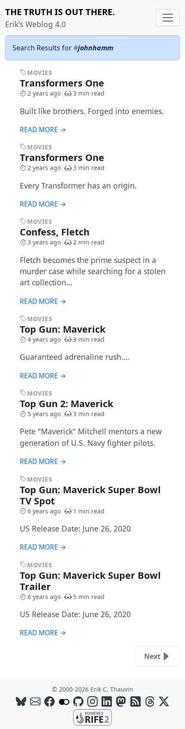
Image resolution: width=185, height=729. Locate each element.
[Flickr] (64, 701)
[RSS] (135, 701)
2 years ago (44, 93)
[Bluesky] (21, 701)
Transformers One (63, 83)
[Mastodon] (121, 701)
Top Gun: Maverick (64, 329)
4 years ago (44, 339)
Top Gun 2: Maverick (68, 403)
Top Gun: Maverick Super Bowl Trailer (90, 581)
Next (152, 656)
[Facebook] (49, 701)
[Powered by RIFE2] (92, 716)
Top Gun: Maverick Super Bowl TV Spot (90, 495)
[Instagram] (92, 701)
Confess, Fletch (56, 231)
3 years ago (44, 242)
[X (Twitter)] (164, 701)
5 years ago (44, 414)
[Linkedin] (107, 701)
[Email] (35, 701)
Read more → (43, 129)
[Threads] (150, 701)
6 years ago (44, 511)
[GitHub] (78, 701)
